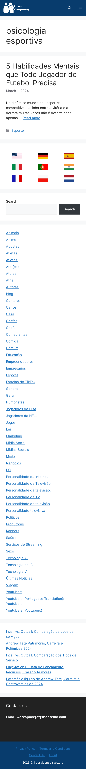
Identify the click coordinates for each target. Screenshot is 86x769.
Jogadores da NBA (21, 409)
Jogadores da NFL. (21, 416)
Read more (31, 118)
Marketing (14, 436)
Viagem (12, 585)
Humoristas (15, 402)
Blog (9, 294)
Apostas (12, 246)
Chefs (10, 328)
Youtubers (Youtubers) (24, 610)
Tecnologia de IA (19, 565)
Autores (12, 287)
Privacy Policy (25, 748)
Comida (12, 341)
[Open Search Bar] (69, 8)
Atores (11, 274)
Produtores (15, 524)
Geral (10, 395)
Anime (11, 240)
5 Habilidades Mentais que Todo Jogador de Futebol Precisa (42, 74)
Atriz (9, 280)
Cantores (13, 301)
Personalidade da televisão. (28, 490)
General (12, 389)
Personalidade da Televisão (28, 484)
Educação (14, 355)
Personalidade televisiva (25, 511)
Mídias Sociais (17, 450)
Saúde (11, 538)
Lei (8, 429)
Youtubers (14, 592)
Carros (11, 307)
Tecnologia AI (17, 558)
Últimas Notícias (19, 578)
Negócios (13, 463)
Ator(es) (12, 267)
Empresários (16, 368)
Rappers (12, 531)
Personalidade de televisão (28, 504)
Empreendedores (20, 362)
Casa (10, 314)
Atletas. (12, 260)
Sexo (10, 551)
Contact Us (37, 755)
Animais (12, 233)
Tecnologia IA (17, 572)
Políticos (12, 517)
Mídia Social (15, 443)
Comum (12, 348)
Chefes (11, 321)
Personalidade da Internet (27, 477)
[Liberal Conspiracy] (15, 8)
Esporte (17, 130)
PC (8, 470)
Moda (10, 456)
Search (11, 201)
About (53, 755)
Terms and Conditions (55, 748)
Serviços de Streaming (24, 544)
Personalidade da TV (23, 497)
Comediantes (16, 334)
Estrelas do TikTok (20, 382)
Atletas (11, 253)
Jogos (11, 423)
